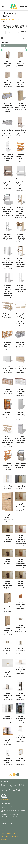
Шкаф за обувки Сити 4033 (20, 695)
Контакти (4, 839)
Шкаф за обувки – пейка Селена (7, 368)
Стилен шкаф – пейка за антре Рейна (20, 344)
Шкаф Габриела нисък (20, 63)
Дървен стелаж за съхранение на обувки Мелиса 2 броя (7, 440)
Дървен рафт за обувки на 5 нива (20, 156)
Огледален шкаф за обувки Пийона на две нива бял (7, 262)
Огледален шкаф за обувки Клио (7, 236)
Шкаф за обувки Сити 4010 (7, 650)
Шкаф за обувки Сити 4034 (7, 718)
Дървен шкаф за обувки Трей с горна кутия (20, 438)
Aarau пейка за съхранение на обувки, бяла (7, 132)
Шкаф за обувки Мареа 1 (8, 608)
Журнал (3, 830)
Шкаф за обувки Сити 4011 (20, 650)
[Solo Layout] (2, 38)
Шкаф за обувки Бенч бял (20, 391)
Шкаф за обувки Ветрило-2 (20, 583)
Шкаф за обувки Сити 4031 (20, 669)
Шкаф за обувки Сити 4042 (7, 760)
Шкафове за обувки (7, 67)
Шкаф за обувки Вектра (8, 516)
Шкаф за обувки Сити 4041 (20, 737)
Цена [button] (3, 45)
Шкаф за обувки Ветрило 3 (7, 561)
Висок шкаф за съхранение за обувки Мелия (20, 132)
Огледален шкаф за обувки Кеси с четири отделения (20, 211)
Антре (4, 135)
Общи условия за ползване (8, 833)
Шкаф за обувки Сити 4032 (7, 695)
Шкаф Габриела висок (7, 63)
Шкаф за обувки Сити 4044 (20, 760)
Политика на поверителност (9, 836)
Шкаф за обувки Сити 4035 (20, 718)
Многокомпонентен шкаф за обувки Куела (20, 465)
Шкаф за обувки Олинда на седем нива (20, 105)
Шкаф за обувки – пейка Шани (20, 368)
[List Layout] (4, 38)
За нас (2, 827)
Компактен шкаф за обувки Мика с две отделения (7, 183)
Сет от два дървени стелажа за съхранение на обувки (20, 318)
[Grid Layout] (6, 38)
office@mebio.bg (5, 799)
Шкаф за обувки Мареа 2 (8, 630)
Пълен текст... (5, 28)
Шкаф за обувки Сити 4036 (7, 741)
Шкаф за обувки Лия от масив (7, 414)
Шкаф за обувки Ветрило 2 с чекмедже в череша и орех (20, 539)
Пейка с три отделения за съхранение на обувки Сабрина (7, 107)
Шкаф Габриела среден (20, 82)
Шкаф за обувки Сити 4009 (20, 627)
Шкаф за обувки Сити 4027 (7, 673)
